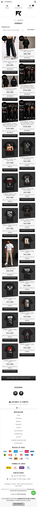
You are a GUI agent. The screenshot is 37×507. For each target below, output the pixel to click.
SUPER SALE (18, 443)
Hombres (18, 418)
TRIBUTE (18, 424)
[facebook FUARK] (21, 393)
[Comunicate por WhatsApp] (33, 493)
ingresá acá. (30, 489)
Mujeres (18, 421)
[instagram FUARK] (15, 393)
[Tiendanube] (18, 494)
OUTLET (18, 437)
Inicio (15, 20)
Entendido (18, 504)
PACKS (18, 427)
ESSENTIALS (18, 434)
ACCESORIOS (18, 431)
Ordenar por (5, 27)
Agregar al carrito (10, 72)
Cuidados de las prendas (18, 440)
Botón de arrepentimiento (18, 490)
